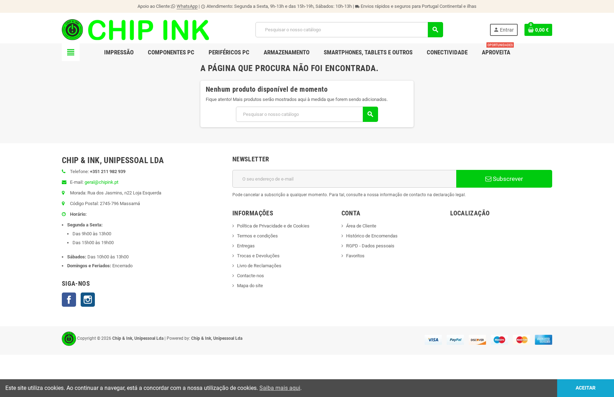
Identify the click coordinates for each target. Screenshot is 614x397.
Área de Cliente (361, 226)
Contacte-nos (250, 275)
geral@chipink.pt (101, 182)
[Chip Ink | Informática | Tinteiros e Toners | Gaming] (135, 29)
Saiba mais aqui (279, 388)
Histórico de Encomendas (372, 235)
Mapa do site (250, 285)
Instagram (88, 300)
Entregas (246, 245)
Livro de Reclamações (259, 265)
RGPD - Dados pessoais (370, 245)
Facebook (69, 300)
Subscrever (507, 178)
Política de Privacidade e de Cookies (273, 226)
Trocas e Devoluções (258, 255)
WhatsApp (187, 6)
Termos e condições (257, 235)
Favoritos (355, 255)
